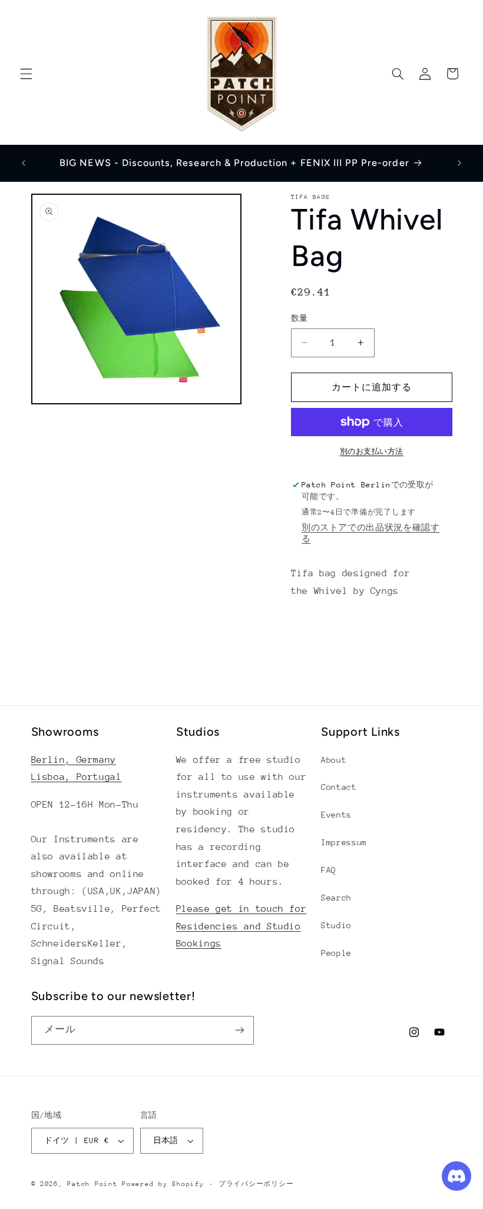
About (333, 760)
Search (336, 897)
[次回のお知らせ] (459, 163)
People (336, 953)
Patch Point (92, 1184)
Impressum (344, 842)
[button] (25, 73)
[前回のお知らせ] (24, 163)
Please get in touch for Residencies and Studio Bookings (241, 926)
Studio (336, 925)
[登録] (239, 1030)
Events (336, 814)
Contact (338, 787)
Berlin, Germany (73, 760)
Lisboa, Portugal (76, 777)
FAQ (328, 870)
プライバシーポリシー (256, 1184)
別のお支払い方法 (371, 451)
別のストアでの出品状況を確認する (370, 533)
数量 (299, 318)
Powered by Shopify (163, 1184)
